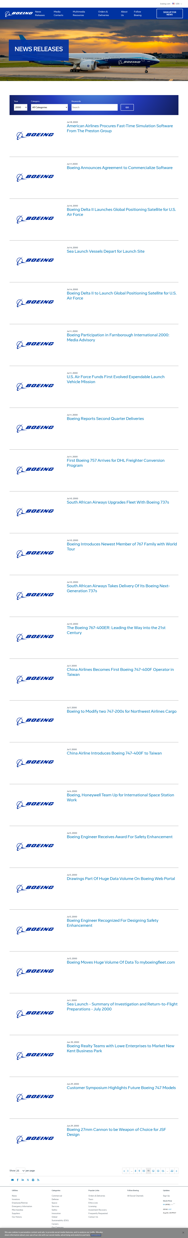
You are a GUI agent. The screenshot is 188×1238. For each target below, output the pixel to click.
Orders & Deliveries (102, 14)
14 (163, 1170)
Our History (17, 1217)
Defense (55, 1199)
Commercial (57, 1196)
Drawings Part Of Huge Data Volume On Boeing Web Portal (121, 878)
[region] (94, 1233)
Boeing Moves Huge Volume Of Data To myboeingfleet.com (121, 962)
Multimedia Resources (77, 14)
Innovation (56, 1213)
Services (55, 1206)
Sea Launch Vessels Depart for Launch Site (106, 251)
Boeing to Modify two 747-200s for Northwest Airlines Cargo (122, 711)
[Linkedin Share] (23, 1180)
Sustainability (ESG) (60, 1220)
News (14, 1196)
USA (178, 4)
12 (153, 1170)
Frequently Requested (98, 1213)
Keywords (76, 101)
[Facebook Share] (17, 1180)
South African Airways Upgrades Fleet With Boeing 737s (118, 502)
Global (54, 1217)
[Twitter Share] (28, 1180)
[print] (33, 1180)
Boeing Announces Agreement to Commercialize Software (120, 167)
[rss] (38, 1180)
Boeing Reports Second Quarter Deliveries (105, 418)
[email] (12, 1180)
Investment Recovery (97, 1210)
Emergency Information (22, 1206)
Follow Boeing (137, 13)
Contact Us (93, 1217)
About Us (123, 14)
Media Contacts (58, 13)
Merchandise (17, 1210)
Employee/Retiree (20, 1203)
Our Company (58, 1227)
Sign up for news (169, 13)
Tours (90, 1199)
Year (16, 101)
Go (127, 107)
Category (35, 101)
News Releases (40, 13)
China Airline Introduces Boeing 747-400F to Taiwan (114, 753)
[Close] (183, 1232)
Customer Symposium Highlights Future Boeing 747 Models (121, 1087)
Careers (55, 1224)
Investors (16, 1199)
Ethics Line (93, 1203)
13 (158, 1170)
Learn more (96, 1235)
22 (172, 1170)
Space (54, 1203)
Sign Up (166, 1196)
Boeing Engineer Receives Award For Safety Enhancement (120, 836)
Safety (54, 1210)
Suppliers (16, 1213)
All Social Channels (135, 1196)
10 (143, 1170)
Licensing (92, 1206)
